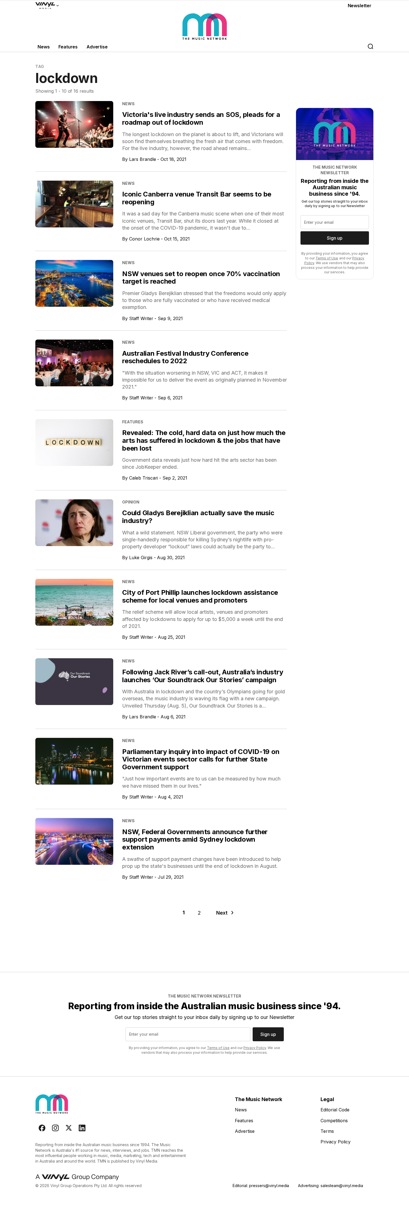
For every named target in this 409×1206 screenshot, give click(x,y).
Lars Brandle (142, 159)
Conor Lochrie (144, 239)
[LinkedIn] (82, 1128)
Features (68, 47)
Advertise (97, 47)
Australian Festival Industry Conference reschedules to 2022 (185, 357)
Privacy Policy (254, 1048)
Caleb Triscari (143, 478)
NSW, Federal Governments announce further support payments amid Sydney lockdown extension (195, 839)
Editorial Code (335, 1109)
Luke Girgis (140, 557)
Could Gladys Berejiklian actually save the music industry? (198, 517)
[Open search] (370, 47)
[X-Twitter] (68, 1128)
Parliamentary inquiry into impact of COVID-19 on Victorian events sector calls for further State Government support (200, 759)
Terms (327, 1131)
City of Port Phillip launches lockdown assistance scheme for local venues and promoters (200, 596)
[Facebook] (42, 1128)
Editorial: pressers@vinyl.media (261, 1185)
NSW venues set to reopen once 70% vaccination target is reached (201, 278)
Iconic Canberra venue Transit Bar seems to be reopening (196, 198)
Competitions (334, 1120)
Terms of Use (327, 258)
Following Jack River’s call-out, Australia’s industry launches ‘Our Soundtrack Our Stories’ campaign (202, 676)
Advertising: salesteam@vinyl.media (330, 1185)
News (44, 47)
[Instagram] (55, 1128)
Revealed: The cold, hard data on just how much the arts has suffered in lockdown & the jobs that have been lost (203, 440)
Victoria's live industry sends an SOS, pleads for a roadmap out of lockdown (201, 118)
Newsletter (359, 5)
